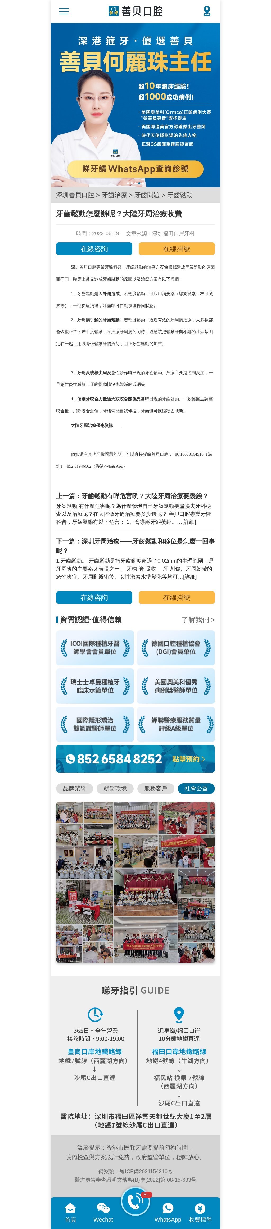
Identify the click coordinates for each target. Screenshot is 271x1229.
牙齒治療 (114, 194)
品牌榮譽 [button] (74, 788)
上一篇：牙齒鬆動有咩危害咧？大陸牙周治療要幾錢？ (132, 495)
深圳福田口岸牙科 (173, 233)
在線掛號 (177, 249)
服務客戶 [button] (156, 788)
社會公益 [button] (196, 788)
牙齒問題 (147, 194)
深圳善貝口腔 (75, 194)
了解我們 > (198, 620)
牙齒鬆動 (180, 194)
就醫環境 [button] (115, 788)
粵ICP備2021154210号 (146, 1171)
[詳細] (189, 522)
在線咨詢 (94, 249)
